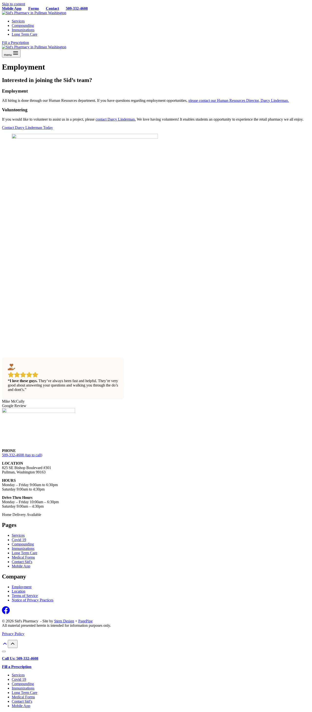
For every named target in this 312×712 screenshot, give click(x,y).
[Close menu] (4, 651)
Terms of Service (25, 596)
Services (18, 21)
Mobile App (11, 8)
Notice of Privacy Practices (32, 600)
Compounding (23, 25)
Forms (33, 8)
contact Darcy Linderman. (116, 119)
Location (18, 591)
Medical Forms (23, 557)
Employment (21, 587)
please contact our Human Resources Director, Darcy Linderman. (238, 100)
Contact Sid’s (22, 562)
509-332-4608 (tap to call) (22, 455)
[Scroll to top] (5, 645)
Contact (52, 8)
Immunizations (23, 30)
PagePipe (85, 621)
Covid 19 (19, 540)
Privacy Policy (13, 634)
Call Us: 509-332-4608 (20, 658)
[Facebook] (6, 613)
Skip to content (13, 4)
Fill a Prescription (15, 43)
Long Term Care (24, 34)
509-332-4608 (77, 8)
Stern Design (64, 621)
